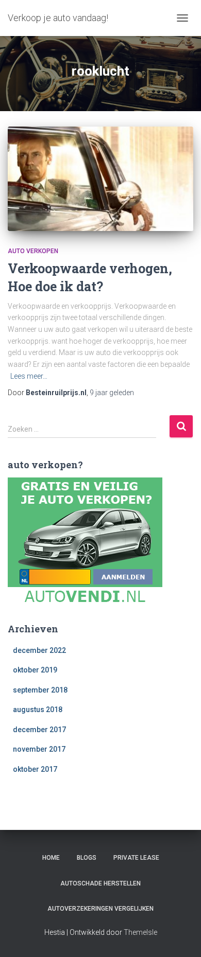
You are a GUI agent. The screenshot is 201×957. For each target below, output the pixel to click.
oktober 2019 (35, 670)
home (51, 857)
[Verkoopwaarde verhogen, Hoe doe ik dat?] (100, 179)
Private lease (136, 857)
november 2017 (39, 749)
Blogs (86, 857)
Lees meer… (28, 376)
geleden (112, 392)
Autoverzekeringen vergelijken (100, 908)
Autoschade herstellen (100, 883)
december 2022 (39, 650)
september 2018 (40, 690)
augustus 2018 (37, 709)
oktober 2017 (35, 769)
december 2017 (39, 729)
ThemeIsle (140, 932)
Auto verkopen (33, 251)
